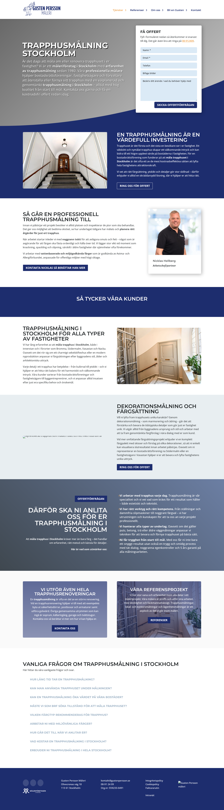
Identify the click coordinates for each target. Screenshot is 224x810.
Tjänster (118, 10)
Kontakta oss (65, 628)
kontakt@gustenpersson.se (115, 780)
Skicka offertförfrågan (175, 105)
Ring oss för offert (135, 186)
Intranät (150, 795)
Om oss (155, 10)
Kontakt (196, 10)
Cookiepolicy (152, 784)
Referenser (137, 10)
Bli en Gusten (175, 10)
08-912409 (188, 41)
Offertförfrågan (91, 499)
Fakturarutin (152, 787)
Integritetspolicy (154, 780)
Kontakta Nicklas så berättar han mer (55, 268)
